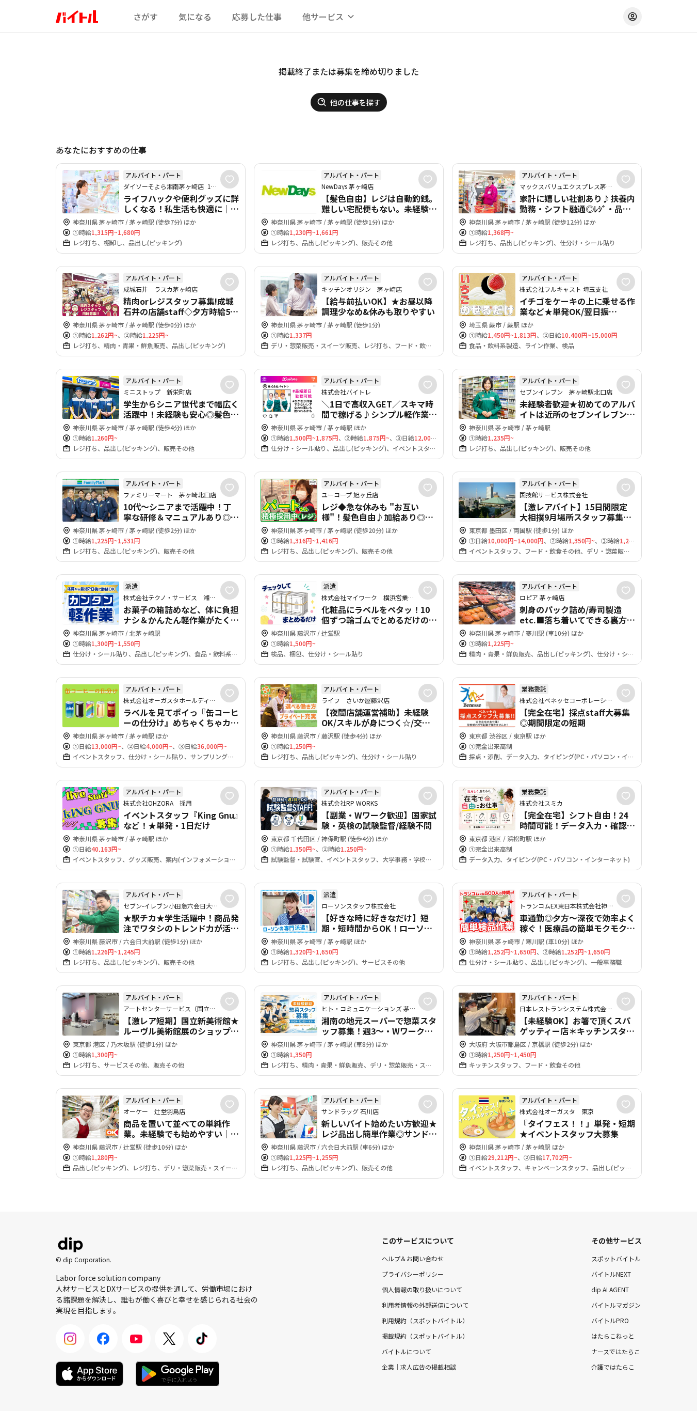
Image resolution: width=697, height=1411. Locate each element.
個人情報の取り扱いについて (422, 1289)
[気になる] (229, 179)
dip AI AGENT (610, 1289)
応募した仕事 (257, 16)
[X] (169, 1338)
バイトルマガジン (616, 1304)
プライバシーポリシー (413, 1273)
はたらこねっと (613, 1335)
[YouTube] (136, 1338)
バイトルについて (406, 1351)
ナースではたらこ (615, 1351)
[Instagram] (70, 1338)
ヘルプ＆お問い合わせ (413, 1258)
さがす (145, 16)
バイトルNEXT (611, 1273)
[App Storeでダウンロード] (89, 1373)
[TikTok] (202, 1338)
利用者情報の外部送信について (425, 1304)
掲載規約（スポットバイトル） (425, 1335)
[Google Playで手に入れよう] (177, 1373)
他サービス (323, 16)
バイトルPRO (610, 1320)
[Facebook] (103, 1338)
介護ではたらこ (613, 1366)
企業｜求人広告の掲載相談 (419, 1366)
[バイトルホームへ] (77, 16)
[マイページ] (632, 16)
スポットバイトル (616, 1258)
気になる (195, 16)
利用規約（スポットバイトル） (425, 1320)
